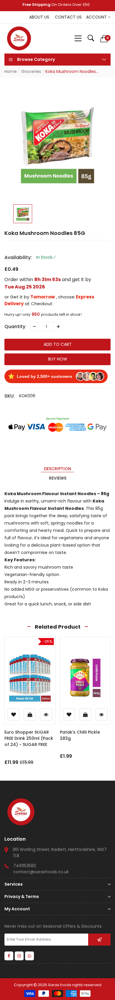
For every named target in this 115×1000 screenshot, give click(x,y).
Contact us (68, 17)
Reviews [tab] (57, 478)
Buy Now (57, 359)
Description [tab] (57, 469)
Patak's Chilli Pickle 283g (80, 735)
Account (97, 17)
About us (39, 17)
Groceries (31, 71)
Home (10, 71)
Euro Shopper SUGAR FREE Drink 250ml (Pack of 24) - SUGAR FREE (28, 738)
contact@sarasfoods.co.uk (41, 872)
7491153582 (24, 866)
